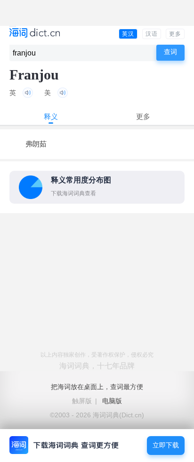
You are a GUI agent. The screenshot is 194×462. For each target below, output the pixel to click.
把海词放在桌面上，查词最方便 (97, 386)
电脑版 (112, 401)
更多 (175, 34)
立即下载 (166, 445)
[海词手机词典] (34, 33)
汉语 (152, 34)
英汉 (128, 34)
